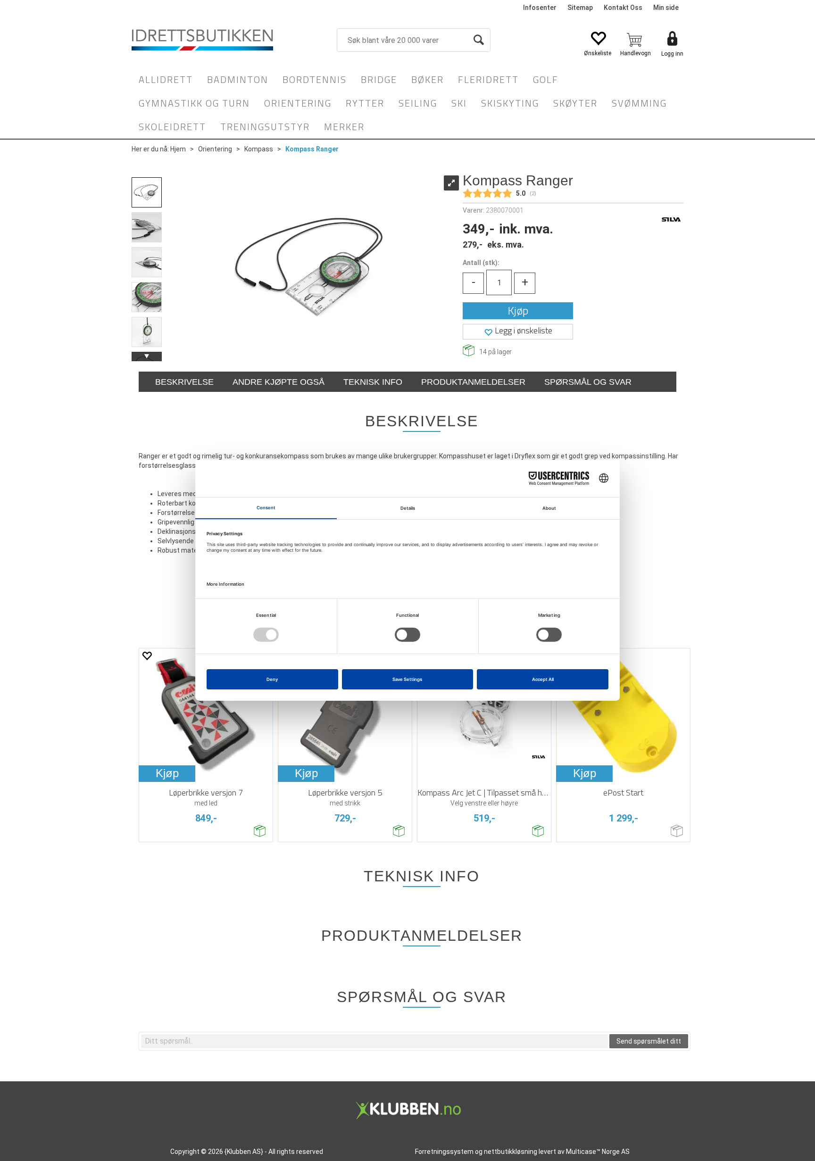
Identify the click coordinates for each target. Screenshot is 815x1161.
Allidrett (166, 79)
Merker (344, 126)
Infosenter (540, 7)
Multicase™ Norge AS (598, 1151)
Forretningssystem (444, 1151)
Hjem (178, 149)
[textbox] (374, 1041)
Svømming (639, 103)
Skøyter (575, 103)
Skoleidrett (172, 126)
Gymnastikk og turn (194, 103)
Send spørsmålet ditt (648, 1041)
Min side (666, 7)
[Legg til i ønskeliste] (146, 655)
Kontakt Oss (623, 7)
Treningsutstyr (265, 126)
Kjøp (518, 310)
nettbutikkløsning (510, 1151)
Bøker (427, 79)
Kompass (258, 149)
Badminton (237, 79)
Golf (545, 79)
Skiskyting (510, 103)
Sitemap (580, 7)
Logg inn (672, 53)
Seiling (418, 103)
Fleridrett (488, 79)
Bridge (379, 79)
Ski (459, 103)
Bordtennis (315, 79)
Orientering (298, 103)
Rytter (365, 103)
